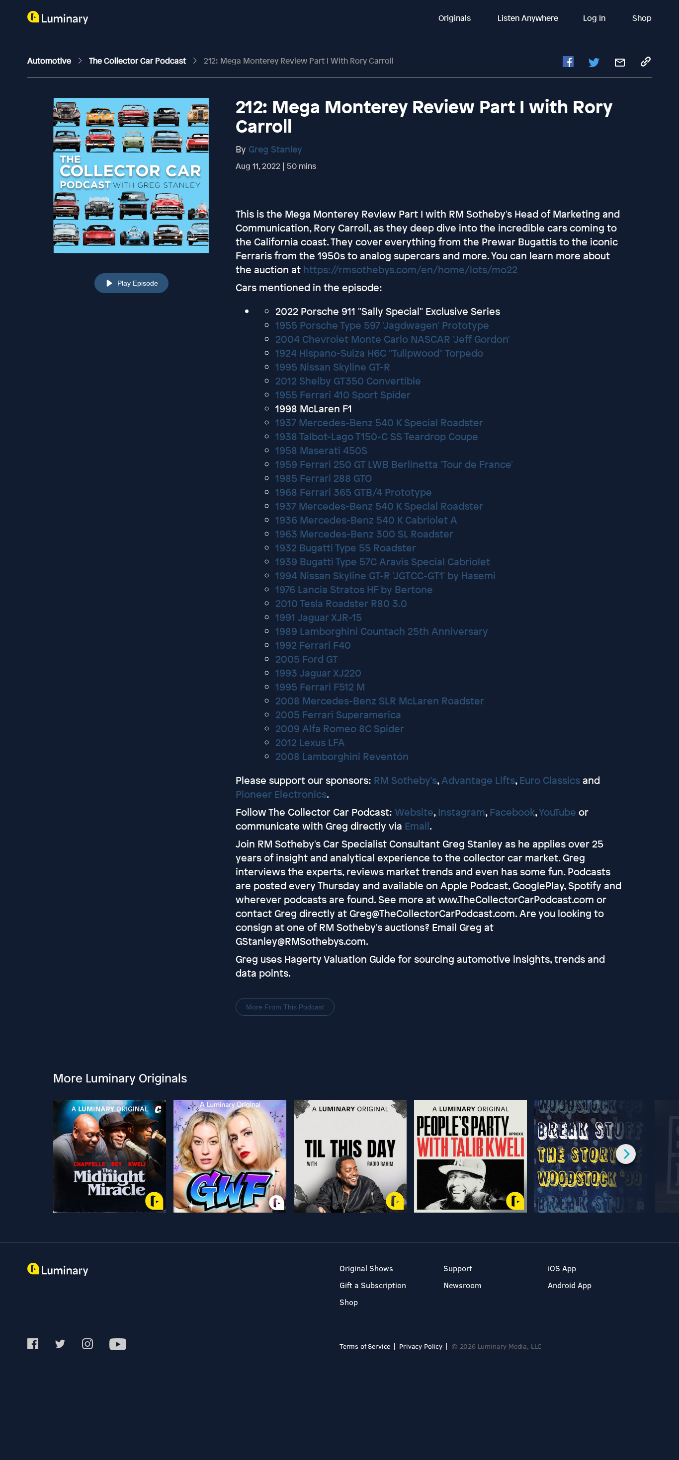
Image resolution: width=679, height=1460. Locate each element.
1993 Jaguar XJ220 (318, 673)
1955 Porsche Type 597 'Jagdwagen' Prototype (382, 325)
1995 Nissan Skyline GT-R (332, 367)
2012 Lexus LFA (310, 742)
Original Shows (366, 1268)
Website (414, 812)
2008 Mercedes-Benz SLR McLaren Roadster (379, 700)
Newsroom (462, 1285)
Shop (642, 17)
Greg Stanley (275, 149)
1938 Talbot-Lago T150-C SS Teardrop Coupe (376, 436)
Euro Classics (549, 780)
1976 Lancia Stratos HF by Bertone (354, 589)
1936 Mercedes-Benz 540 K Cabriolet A (366, 520)
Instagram (461, 812)
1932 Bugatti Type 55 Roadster (345, 547)
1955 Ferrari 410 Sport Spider (343, 394)
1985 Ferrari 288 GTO (323, 478)
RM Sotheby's (405, 780)
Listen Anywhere (528, 17)
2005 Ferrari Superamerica (338, 714)
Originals (455, 17)
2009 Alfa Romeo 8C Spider (339, 728)
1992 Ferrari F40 (313, 645)
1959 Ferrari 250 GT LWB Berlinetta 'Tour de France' (394, 464)
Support (457, 1268)
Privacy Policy (420, 1346)
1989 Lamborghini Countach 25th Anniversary (381, 631)
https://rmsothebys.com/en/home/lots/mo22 (410, 269)
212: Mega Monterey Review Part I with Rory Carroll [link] (299, 60)
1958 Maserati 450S (321, 450)
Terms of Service (365, 1346)
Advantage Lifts (478, 780)
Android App (570, 1285)
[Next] (626, 1154)
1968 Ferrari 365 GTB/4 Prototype (353, 492)
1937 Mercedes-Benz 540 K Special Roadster (379, 422)
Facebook (512, 812)
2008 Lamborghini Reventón (342, 756)
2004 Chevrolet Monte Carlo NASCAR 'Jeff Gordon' (392, 339)
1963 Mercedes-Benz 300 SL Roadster (364, 533)
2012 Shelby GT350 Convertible (348, 380)
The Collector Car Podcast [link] (138, 60)
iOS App (562, 1268)
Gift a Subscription (373, 1285)
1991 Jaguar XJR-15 (318, 617)
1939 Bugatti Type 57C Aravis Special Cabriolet (382, 561)
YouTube (557, 812)
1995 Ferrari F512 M (320, 686)
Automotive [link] (50, 60)
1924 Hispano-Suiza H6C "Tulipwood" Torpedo (379, 353)
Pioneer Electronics (281, 794)
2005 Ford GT (306, 659)
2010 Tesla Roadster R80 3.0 (341, 603)
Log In (595, 17)
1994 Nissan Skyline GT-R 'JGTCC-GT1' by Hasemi (385, 575)
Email (417, 826)
